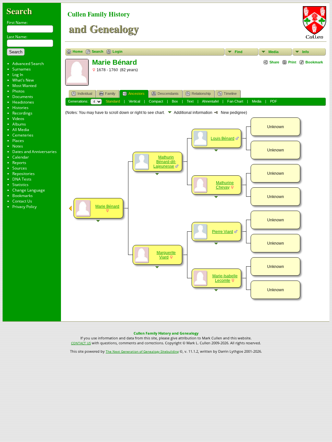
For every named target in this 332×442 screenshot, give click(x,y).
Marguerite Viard (166, 255)
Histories (20, 107)
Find (239, 52)
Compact (156, 101)
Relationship (201, 93)
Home (78, 51)
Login (118, 51)
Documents (22, 96)
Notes (17, 146)
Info (305, 52)
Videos (18, 118)
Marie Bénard (107, 206)
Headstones (23, 102)
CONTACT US (81, 343)
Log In (17, 74)
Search (19, 11)
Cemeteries (22, 135)
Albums (19, 124)
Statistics (20, 184)
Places (18, 140)
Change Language (28, 190)
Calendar (20, 157)
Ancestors (136, 93)
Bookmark (314, 62)
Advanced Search (28, 63)
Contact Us (22, 201)
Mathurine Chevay (225, 185)
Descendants (168, 93)
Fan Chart (235, 101)
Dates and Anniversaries (34, 151)
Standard (113, 101)
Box (175, 101)
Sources (19, 168)
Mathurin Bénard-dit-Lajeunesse (164, 162)
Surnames (21, 69)
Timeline (230, 93)
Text (190, 101)
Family (110, 93)
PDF (273, 101)
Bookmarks (22, 195)
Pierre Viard (222, 231)
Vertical (134, 101)
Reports (19, 162)
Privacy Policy (24, 206)
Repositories (23, 173)
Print (292, 62)
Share (274, 62)
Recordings (22, 113)
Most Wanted (24, 85)
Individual (84, 93)
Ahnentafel (210, 101)
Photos (18, 91)
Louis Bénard (222, 138)
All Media (20, 129)
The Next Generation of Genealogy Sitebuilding (142, 351)
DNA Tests (21, 179)
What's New (23, 80)
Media (273, 52)
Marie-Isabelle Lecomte (225, 278)
